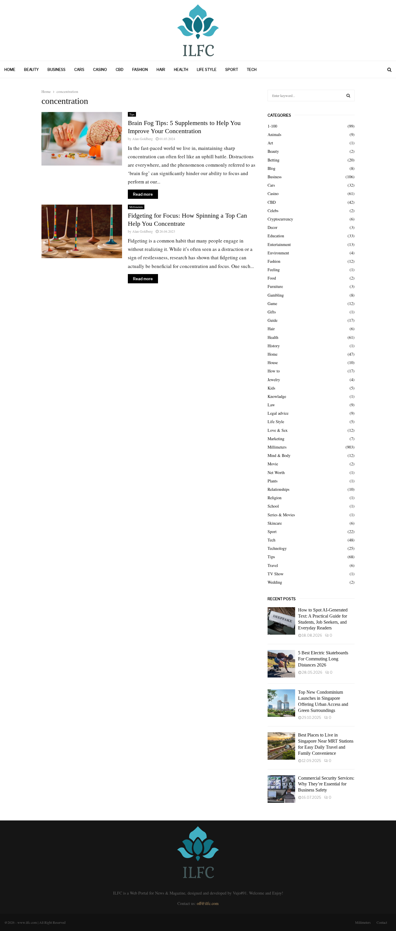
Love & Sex (278, 430)
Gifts (272, 312)
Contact (382, 922)
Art (270, 143)
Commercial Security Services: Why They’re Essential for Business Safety (326, 784)
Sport (231, 69)
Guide (272, 320)
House (273, 362)
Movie (273, 464)
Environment (278, 253)
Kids (271, 388)
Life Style (207, 69)
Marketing (276, 438)
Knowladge (277, 396)
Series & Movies (281, 514)
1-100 (272, 126)
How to (274, 371)
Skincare (275, 523)
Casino (100, 69)
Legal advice (278, 413)
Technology (277, 548)
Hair (161, 69)
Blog (271, 168)
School (273, 506)
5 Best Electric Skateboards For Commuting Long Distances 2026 (323, 658)
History (274, 345)
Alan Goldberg (142, 138)
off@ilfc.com (208, 903)
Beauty (31, 69)
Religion (274, 497)
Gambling (276, 295)
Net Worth (276, 472)
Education (276, 235)
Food (272, 278)
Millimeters (136, 207)
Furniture (275, 286)
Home (9, 69)
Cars (79, 69)
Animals (274, 134)
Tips (132, 114)
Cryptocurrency (280, 219)
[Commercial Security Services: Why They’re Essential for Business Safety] (281, 789)
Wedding (275, 582)
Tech (252, 69)
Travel (273, 565)
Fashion (140, 69)
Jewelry (274, 379)
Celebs (273, 210)
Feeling (274, 269)
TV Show (276, 573)
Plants (272, 481)
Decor (272, 227)
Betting (273, 160)
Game (272, 303)
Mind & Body (279, 455)
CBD (119, 69)
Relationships (278, 489)
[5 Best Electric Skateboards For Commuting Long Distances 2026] (281, 663)
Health (181, 69)
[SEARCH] (348, 95)
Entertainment (279, 244)
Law (271, 404)
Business (57, 69)
